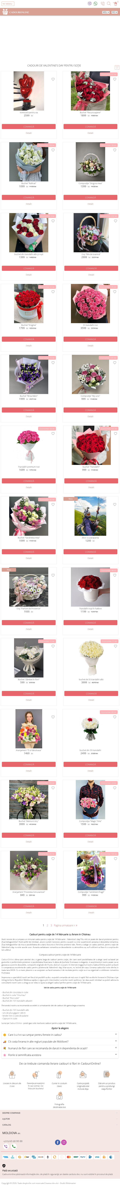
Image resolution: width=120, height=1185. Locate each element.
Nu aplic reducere (47, 611)
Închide (82, 562)
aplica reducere (74, 611)
